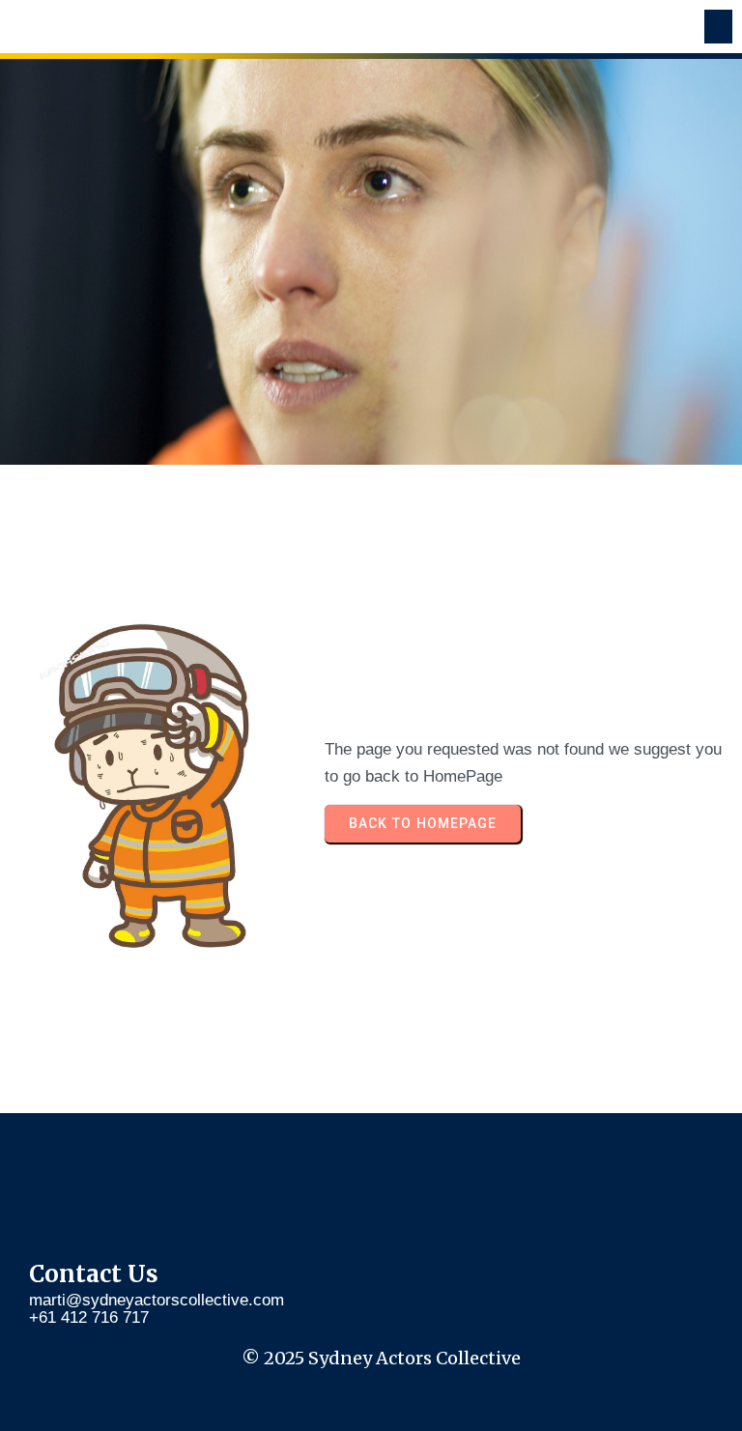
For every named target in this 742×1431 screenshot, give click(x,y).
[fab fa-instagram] (138, 1183)
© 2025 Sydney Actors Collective (381, 1358)
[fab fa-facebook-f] (65, 1183)
